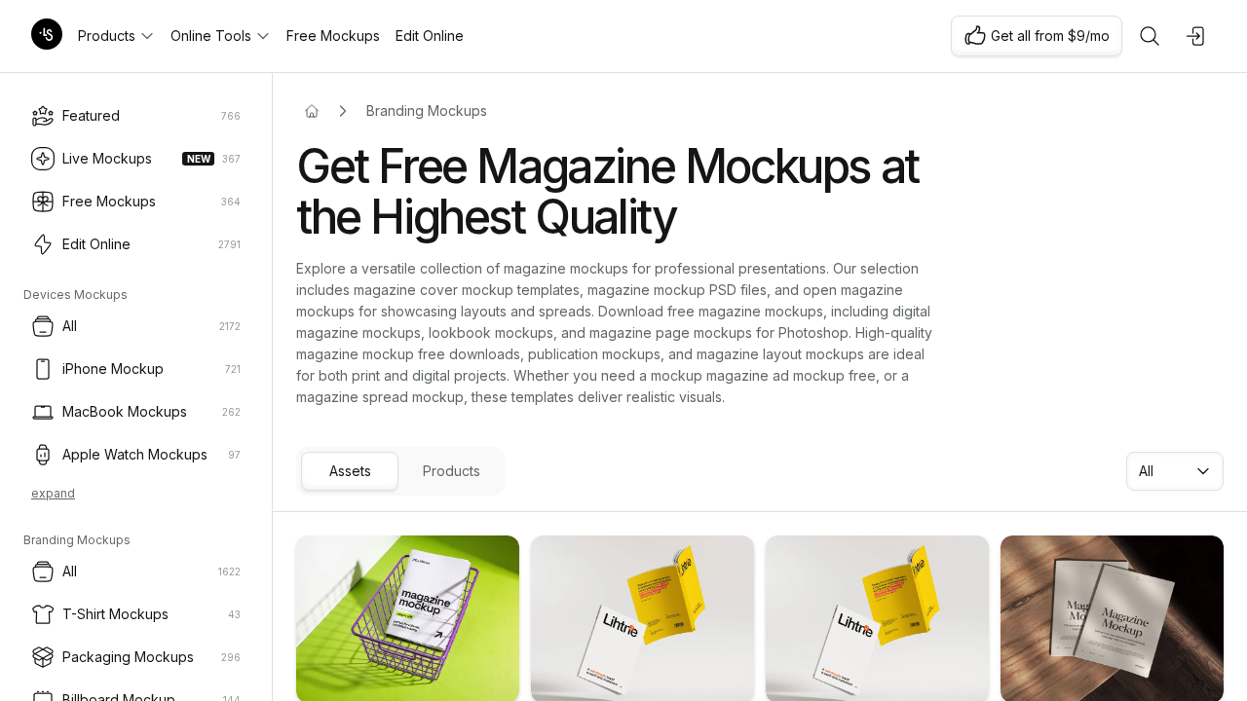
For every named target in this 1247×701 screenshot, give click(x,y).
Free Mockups (333, 35)
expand (53, 493)
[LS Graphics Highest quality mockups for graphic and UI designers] (46, 36)
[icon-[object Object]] (1149, 36)
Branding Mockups (426, 110)
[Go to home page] (311, 111)
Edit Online (430, 35)
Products (106, 35)
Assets (350, 470)
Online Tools (210, 35)
